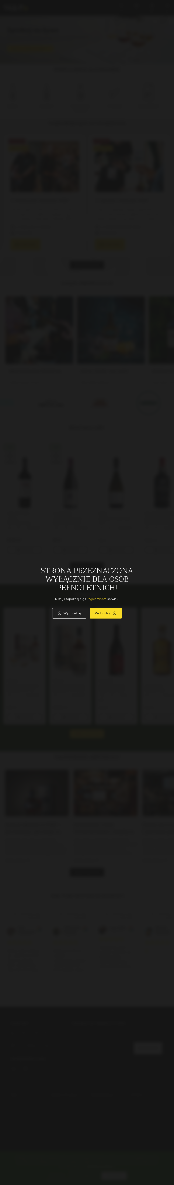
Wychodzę (72, 613)
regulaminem (97, 599)
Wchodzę (103, 613)
